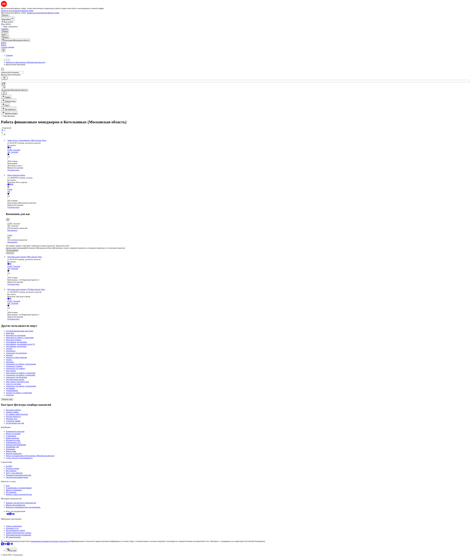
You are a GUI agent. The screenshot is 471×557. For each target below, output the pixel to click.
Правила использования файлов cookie (43, 13)
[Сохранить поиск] (3, 84)
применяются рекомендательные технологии (49, 541)
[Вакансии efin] (238, 189)
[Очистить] (4, 78)
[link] (5, 37)
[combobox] (12, 72)
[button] (3, 43)
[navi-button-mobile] (3, 50)
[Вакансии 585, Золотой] (238, 150)
